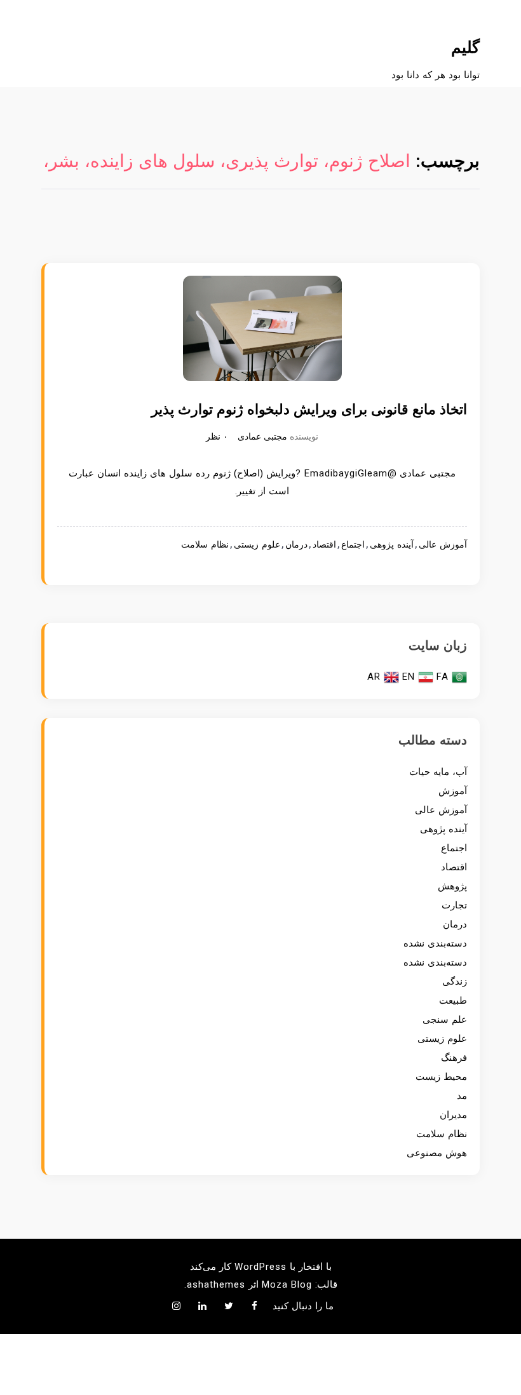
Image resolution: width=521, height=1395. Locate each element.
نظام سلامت (205, 544)
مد (462, 1096)
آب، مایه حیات (438, 772)
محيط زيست (441, 1076)
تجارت (454, 905)
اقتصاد (324, 544)
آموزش (452, 791)
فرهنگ (454, 1057)
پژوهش (452, 886)
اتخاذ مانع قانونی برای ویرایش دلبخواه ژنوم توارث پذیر (309, 409)
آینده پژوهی (392, 544)
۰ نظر (217, 436)
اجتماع (353, 544)
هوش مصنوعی (437, 1153)
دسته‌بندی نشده (435, 943)
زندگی (454, 981)
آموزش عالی (443, 544)
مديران (453, 1115)
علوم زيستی (257, 544)
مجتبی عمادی (262, 436)
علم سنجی (445, 1019)
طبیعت (453, 1000)
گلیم (465, 47)
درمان (296, 544)
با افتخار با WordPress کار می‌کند (261, 1266)
